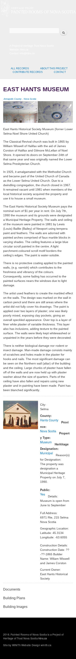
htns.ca (24, 49)
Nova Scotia (30, 99)
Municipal (46, 453)
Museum (46, 442)
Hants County (49, 420)
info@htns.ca (27, 53)
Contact (60, 72)
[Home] (38, 9)
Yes (42, 494)
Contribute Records (28, 72)
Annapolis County (13, 99)
